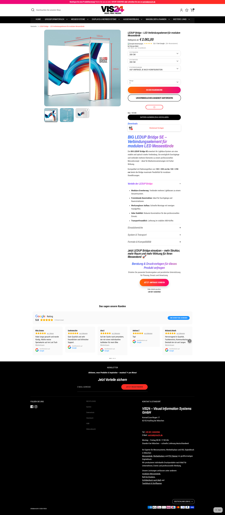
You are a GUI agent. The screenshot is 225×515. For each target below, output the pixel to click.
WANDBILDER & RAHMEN (156, 19)
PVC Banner (173, 456)
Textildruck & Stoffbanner (152, 483)
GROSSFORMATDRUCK (55, 19)
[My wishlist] (186, 9)
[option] (82, 69)
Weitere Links (180, 19)
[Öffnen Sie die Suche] (32, 10)
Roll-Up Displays (148, 477)
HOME (38, 19)
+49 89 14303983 (154, 292)
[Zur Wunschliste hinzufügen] (154, 107)
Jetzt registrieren (134, 387)
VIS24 (45, 508)
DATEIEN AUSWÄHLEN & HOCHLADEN (154, 117)
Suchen (88, 407)
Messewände (147, 456)
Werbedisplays (159, 456)
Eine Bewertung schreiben (178, 318)
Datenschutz (90, 412)
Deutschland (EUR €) (182, 501)
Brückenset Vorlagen (157, 128)
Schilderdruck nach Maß (151, 480)
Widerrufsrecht (91, 429)
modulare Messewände (151, 474)
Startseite (33, 26)
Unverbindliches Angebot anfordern (154, 97)
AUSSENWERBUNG (131, 19)
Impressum (89, 418)
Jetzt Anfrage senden (154, 282)
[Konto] (181, 10)
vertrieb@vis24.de (155, 435)
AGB (87, 423)
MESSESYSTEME (78, 19)
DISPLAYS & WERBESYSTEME (104, 19)
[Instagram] (35, 406)
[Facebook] (31, 406)
